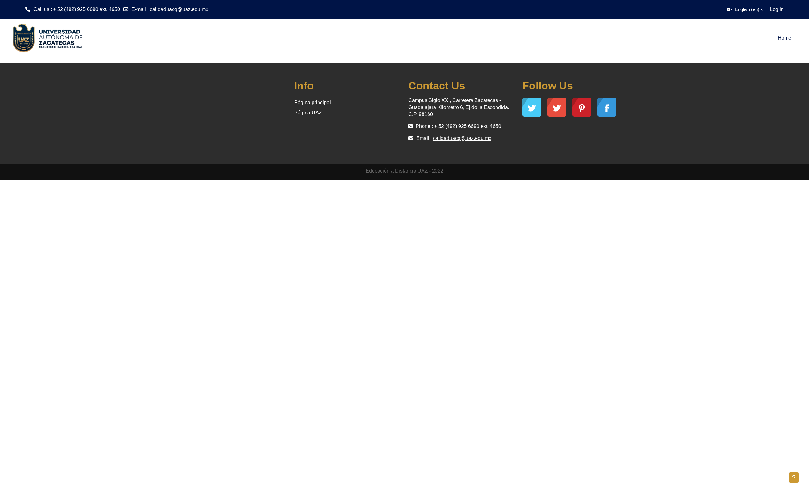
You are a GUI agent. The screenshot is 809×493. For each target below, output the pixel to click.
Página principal (312, 102)
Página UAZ (308, 112)
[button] (745, 9)
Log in (777, 9)
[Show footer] (794, 477)
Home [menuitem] (784, 37)
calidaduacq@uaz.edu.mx (179, 9)
